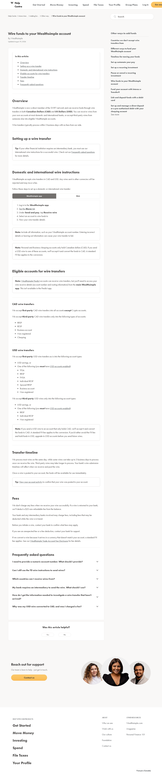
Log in (145, 4)
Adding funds (34, 16)
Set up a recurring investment (124, 67)
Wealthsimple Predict (30, 280)
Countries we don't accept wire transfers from (125, 41)
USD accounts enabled (60, 366)
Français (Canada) (144, 770)
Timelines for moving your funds (125, 56)
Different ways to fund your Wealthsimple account (123, 50)
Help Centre (12, 16)
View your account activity (30, 481)
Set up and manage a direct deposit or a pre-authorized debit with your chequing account (127, 108)
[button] (47, 635)
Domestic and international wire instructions (38, 69)
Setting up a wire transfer (31, 66)
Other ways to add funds (49, 16)
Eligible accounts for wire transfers (34, 73)
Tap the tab (27, 208)
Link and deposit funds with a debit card (127, 99)
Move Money (23, 16)
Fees (22, 80)
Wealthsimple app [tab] (34, 196)
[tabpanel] (56, 212)
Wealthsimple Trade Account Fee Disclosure (49, 540)
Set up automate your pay (123, 62)
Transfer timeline (27, 77)
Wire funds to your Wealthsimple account (69, 16)
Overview (24, 62)
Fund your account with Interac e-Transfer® (126, 90)
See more (115, 114)
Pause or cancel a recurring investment (123, 74)
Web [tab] (78, 196)
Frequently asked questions (31, 84)
